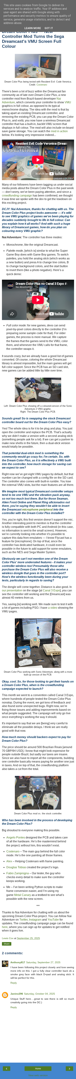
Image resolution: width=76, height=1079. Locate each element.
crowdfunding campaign (17, 195)
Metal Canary (22, 894)
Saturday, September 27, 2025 (43, 962)
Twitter (23, 919)
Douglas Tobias (16, 867)
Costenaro (42, 85)
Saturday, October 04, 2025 (39, 993)
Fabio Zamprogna (17, 873)
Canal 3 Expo (51, 590)
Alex (9, 861)
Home (38, 1068)
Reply (13, 982)
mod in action (59, 131)
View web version (38, 1075)
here (5, 927)
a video (52, 607)
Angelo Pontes (15, 837)
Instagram (35, 919)
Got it (49, 28)
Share (7, 944)
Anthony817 (17, 962)
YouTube (53, 919)
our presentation (12, 590)
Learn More (32, 28)
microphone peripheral (37, 509)
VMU (68, 102)
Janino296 (16, 993)
